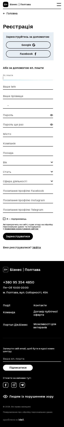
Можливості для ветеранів (44, 326)
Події (6, 305)
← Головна (10, 13)
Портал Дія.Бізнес (15, 324)
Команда (9, 312)
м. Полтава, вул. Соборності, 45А (25, 292)
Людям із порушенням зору (31, 396)
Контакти (40, 305)
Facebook (26, 53)
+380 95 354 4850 (18, 282)
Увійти (36, 247)
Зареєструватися (18, 236)
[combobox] (6, 105)
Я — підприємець (16, 219)
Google (26, 44)
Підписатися (17, 367)
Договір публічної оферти (45, 313)
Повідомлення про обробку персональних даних (28, 412)
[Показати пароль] (51, 115)
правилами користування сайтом (21, 229)
